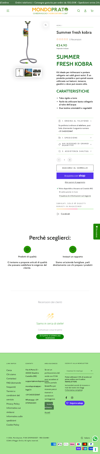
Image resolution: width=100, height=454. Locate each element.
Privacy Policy (13, 404)
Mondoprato (17, 438)
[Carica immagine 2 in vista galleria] (28, 73)
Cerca (9, 370)
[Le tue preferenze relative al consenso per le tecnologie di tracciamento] (95, 449)
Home (59, 25)
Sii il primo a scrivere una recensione (50, 336)
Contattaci (11, 378)
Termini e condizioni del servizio (13, 395)
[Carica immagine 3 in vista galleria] (37, 73)
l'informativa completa (73, 390)
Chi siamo (11, 374)
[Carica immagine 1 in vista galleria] (20, 73)
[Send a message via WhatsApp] (95, 438)
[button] (78, 11)
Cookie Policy (13, 425)
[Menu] (8, 11)
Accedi (47, 412)
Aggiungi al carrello (75, 168)
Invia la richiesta (49, 406)
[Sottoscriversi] (91, 371)
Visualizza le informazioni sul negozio (75, 196)
